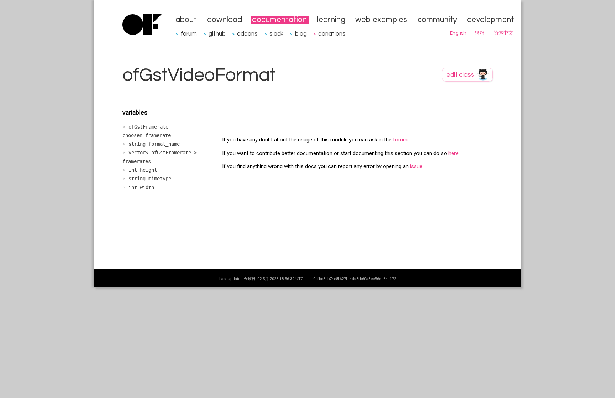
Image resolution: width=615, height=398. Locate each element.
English (458, 33)
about (186, 20)
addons (247, 34)
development (490, 20)
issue (416, 166)
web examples (381, 20)
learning (331, 20)
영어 (480, 33)
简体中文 (503, 33)
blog (301, 34)
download (224, 20)
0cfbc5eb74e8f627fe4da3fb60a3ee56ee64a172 (354, 278)
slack (276, 34)
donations (332, 34)
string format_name (154, 144)
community (437, 20)
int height (142, 170)
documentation (279, 20)
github (217, 34)
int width (141, 187)
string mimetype (149, 178)
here (453, 153)
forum (188, 34)
